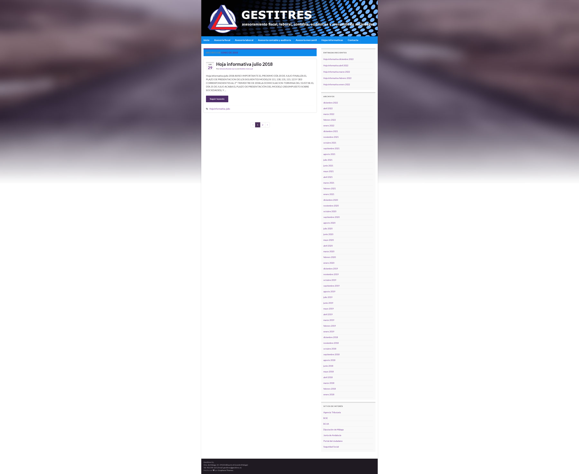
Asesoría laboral (244, 40)
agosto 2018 (329, 360)
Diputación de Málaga (333, 429)
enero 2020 (328, 263)
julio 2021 (327, 160)
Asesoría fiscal (222, 40)
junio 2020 (328, 234)
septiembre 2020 (331, 217)
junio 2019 (328, 303)
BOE (325, 418)
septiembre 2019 (331, 285)
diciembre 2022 (330, 102)
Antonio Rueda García (228, 69)
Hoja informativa (217, 109)
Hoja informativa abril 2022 (335, 65)
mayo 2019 (328, 308)
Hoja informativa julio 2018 (244, 64)
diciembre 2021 (330, 131)
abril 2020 (328, 245)
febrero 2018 (329, 388)
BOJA (326, 424)
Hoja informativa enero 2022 (336, 84)
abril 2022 (328, 108)
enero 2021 (328, 194)
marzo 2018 (328, 383)
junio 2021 (328, 165)
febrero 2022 (329, 119)
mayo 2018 (328, 371)
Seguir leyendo (217, 99)
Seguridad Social (331, 446)
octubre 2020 (329, 211)
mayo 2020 (328, 240)
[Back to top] (572, 467)
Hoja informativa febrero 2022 (337, 78)
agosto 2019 (329, 291)
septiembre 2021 (331, 148)
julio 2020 (327, 228)
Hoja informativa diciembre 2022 (338, 59)
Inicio (206, 40)
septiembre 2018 (331, 354)
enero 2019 (328, 331)
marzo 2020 (328, 251)
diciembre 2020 (330, 200)
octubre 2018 (329, 348)
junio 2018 (328, 366)
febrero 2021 (329, 188)
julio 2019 (327, 297)
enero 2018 (328, 394)
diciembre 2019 (330, 268)
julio (228, 109)
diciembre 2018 (330, 337)
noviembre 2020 (331, 205)
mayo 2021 (328, 171)
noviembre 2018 (331, 343)
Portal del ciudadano (333, 441)
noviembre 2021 (331, 137)
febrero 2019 (329, 325)
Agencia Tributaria (332, 412)
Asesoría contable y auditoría (274, 40)
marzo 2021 (328, 182)
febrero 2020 (329, 257)
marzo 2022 (328, 114)
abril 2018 (328, 377)
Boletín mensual (246, 69)
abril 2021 (328, 177)
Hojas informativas (332, 40)
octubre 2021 (329, 142)
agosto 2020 (329, 222)
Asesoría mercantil (306, 40)
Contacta (353, 40)
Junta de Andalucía (332, 435)
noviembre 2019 (331, 274)
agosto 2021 (329, 154)
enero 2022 (328, 125)
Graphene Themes (225, 470)
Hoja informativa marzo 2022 (336, 71)
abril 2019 (328, 314)
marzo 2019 (328, 320)
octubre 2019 (329, 280)
